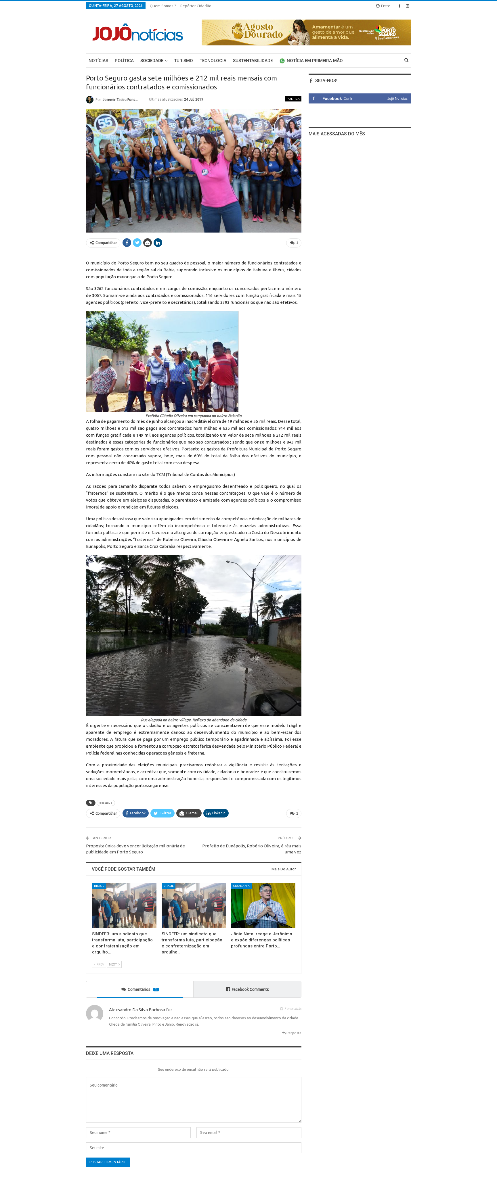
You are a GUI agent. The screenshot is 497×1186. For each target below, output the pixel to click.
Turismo (183, 60)
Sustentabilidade (253, 60)
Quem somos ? (163, 5)
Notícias (98, 60)
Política (124, 60)
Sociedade (151, 60)
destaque (106, 802)
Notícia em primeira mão (315, 60)
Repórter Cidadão (195, 5)
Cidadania (241, 885)
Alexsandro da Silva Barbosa (137, 1009)
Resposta (293, 1033)
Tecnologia (213, 60)
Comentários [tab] (142, 989)
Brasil (99, 885)
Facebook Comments (250, 989)
